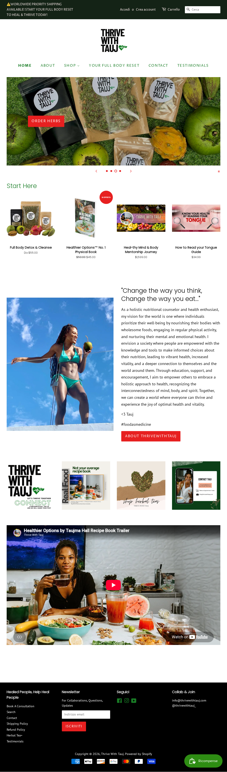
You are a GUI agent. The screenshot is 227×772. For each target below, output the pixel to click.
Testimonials (193, 65)
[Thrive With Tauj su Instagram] (126, 702)
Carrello (174, 10)
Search (11, 712)
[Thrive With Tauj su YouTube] (133, 702)
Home (24, 65)
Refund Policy (16, 730)
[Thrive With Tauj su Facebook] (119, 702)
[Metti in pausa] (219, 171)
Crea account (146, 10)
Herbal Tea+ (14, 735)
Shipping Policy (17, 724)
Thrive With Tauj (112, 754)
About (48, 65)
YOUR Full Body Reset (114, 65)
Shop (70, 65)
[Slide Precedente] (96, 171)
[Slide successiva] (131, 171)
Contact (158, 65)
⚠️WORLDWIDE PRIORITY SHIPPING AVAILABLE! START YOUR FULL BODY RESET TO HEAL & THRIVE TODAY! (40, 9)
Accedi (125, 10)
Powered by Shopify (138, 754)
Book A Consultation (20, 706)
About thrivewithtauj (151, 436)
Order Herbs (46, 121)
